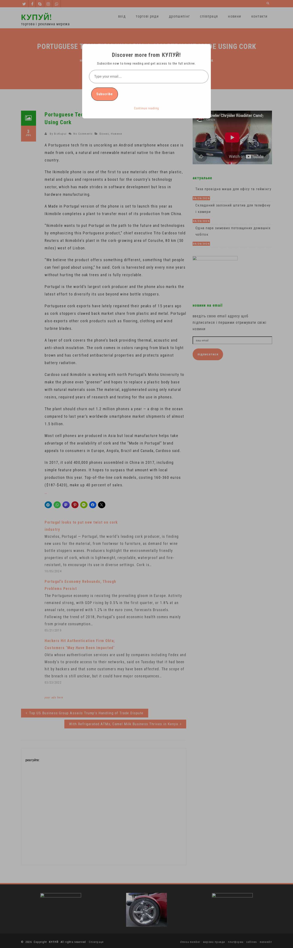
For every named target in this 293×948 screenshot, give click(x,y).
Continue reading (146, 108)
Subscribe (104, 94)
